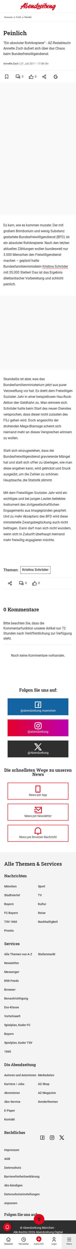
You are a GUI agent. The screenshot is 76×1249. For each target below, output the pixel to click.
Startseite (8, 17)
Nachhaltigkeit (48, 921)
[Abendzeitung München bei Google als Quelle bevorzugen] (55, 76)
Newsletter (11, 963)
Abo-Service (12, 1101)
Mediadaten (46, 1075)
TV (40, 895)
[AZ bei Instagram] (52, 1138)
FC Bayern (11, 913)
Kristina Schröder (55, 266)
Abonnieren (12, 1093)
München (10, 886)
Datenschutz (12, 1167)
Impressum (11, 1150)
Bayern (9, 904)
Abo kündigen (13, 1185)
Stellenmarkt (46, 954)
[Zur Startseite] (38, 9)
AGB (7, 1158)
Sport (41, 886)
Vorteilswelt (12, 1016)
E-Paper (9, 1110)
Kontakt (9, 1119)
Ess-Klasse (11, 1007)
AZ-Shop (43, 1084)
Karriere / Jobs (14, 1084)
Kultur (42, 904)
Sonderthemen (48, 1101)
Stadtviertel (12, 895)
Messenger (11, 972)
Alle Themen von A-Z (18, 954)
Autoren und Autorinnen (20, 1075)
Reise (42, 913)
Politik (18, 17)
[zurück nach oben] (39, 1220)
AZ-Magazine (47, 1093)
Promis (9, 930)
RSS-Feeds (11, 980)
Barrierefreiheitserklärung (21, 1176)
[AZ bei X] (61, 1138)
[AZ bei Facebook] (42, 1138)
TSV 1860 (10, 921)
